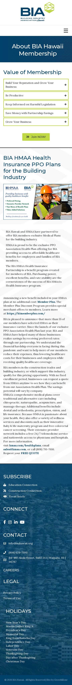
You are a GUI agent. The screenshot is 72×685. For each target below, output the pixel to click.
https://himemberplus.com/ (26, 313)
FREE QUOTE (30, 453)
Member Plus (46, 301)
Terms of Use (12, 598)
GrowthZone (60, 679)
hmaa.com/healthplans (25, 445)
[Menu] (65, 30)
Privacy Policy (12, 592)
